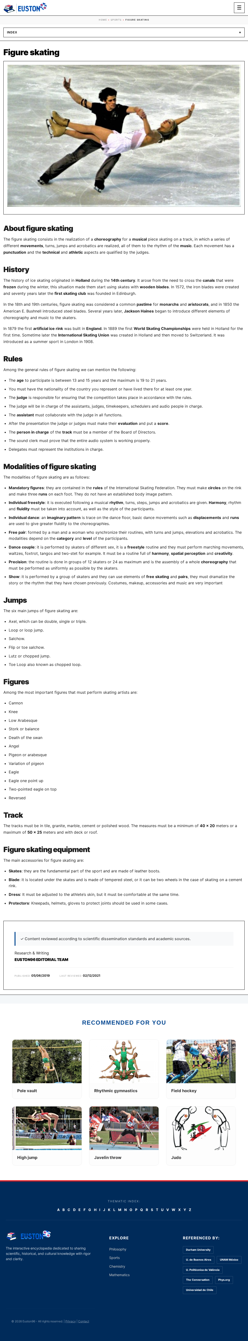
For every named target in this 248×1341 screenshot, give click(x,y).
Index (124, 32)
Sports (116, 19)
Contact (83, 1321)
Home (103, 19)
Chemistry (117, 1266)
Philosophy (117, 1249)
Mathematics (119, 1275)
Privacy (70, 1321)
